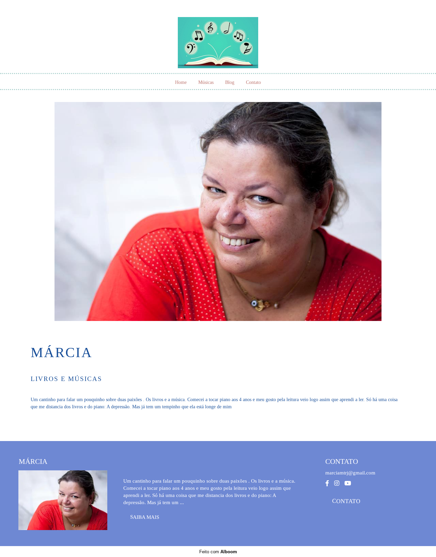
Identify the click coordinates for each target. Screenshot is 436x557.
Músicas (206, 82)
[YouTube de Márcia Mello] (347, 483)
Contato (253, 82)
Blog (229, 82)
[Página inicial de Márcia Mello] (218, 39)
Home (181, 82)
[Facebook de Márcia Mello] (327, 483)
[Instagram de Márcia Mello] (336, 483)
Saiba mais (144, 517)
